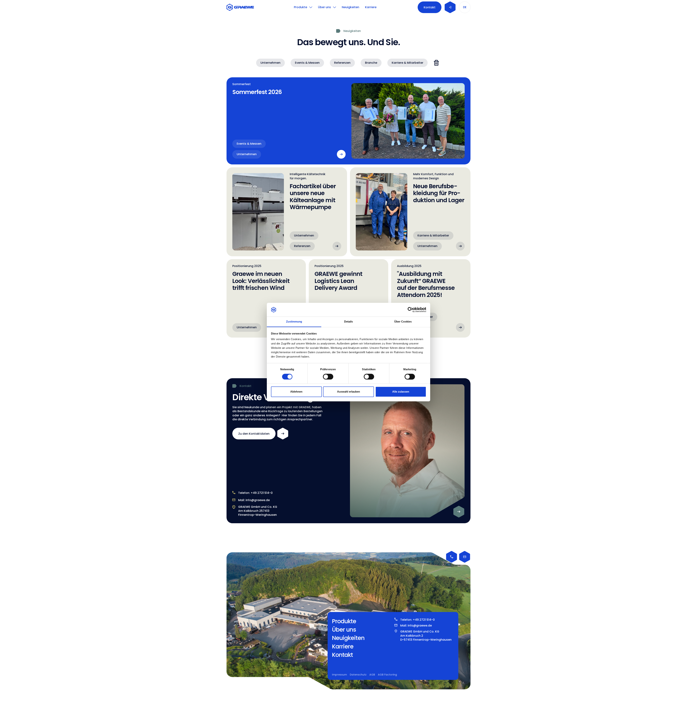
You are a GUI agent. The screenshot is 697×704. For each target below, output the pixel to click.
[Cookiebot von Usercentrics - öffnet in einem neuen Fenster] (410, 309)
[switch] (328, 376)
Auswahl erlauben (348, 391)
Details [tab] (348, 321)
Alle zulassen (400, 391)
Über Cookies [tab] (403, 321)
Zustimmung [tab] (294, 321)
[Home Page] (241, 7)
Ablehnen (296, 391)
